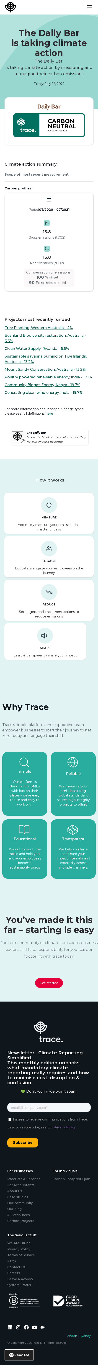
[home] (11, 7)
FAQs (11, 1261)
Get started (49, 983)
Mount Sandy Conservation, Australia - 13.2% (45, 369)
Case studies (17, 1197)
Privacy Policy (18, 1249)
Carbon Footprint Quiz (71, 1179)
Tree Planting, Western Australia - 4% (39, 328)
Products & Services (23, 1179)
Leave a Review (20, 1279)
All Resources (18, 1215)
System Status (19, 1285)
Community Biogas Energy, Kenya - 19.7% (42, 385)
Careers (13, 1273)
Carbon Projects (20, 1221)
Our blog (14, 1209)
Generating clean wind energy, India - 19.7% (44, 392)
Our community (20, 1203)
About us (14, 1191)
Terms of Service (21, 1255)
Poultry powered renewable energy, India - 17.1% (48, 377)
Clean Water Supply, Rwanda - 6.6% (37, 348)
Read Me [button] (21, 1355)
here (49, 413)
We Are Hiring (19, 1243)
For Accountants (21, 1185)
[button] (88, 7)
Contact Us (16, 1267)
